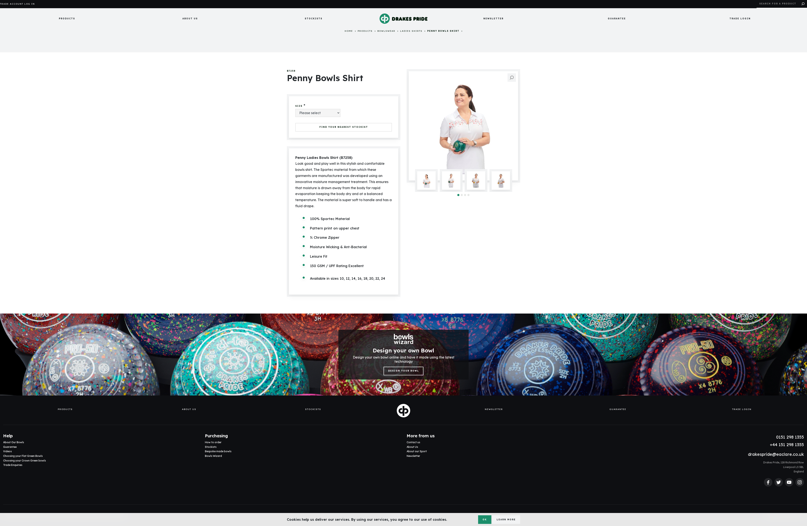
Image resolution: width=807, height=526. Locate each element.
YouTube (789, 482)
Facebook (768, 482)
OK (485, 519)
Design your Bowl (403, 370)
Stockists (313, 18)
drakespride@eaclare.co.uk (776, 454)
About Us (190, 18)
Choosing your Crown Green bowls (24, 460)
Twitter (778, 482)
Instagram (799, 482)
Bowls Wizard (213, 455)
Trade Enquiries (12, 465)
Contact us (413, 442)
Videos (7, 451)
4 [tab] (468, 195)
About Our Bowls (13, 442)
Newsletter (493, 18)
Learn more (506, 519)
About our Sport (417, 451)
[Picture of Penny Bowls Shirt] (463, 126)
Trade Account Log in (17, 4)
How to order (213, 442)
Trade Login (740, 18)
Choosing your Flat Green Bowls (23, 455)
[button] (67, 18)
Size (299, 106)
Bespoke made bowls (218, 451)
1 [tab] (458, 195)
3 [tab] (465, 195)
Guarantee (617, 18)
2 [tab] (462, 195)
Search (803, 4)
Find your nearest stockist (343, 127)
